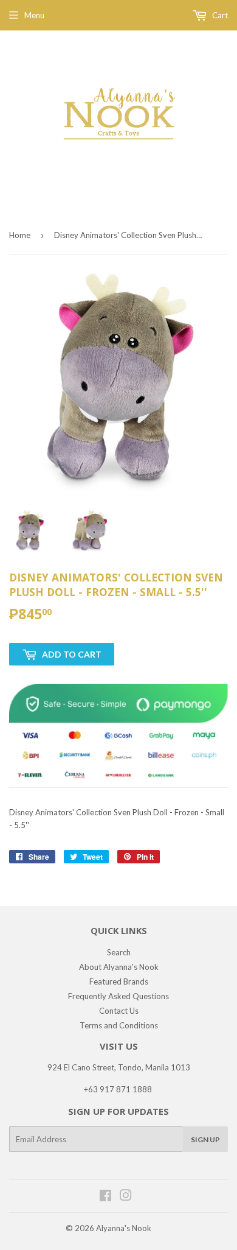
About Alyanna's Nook (119, 967)
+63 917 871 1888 (118, 1089)
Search (119, 952)
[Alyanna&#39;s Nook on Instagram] (126, 1197)
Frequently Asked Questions (118, 996)
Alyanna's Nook (123, 1228)
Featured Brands (118, 981)
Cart (219, 15)
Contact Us (119, 1011)
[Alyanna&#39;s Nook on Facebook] (105, 1197)
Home (19, 235)
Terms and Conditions (119, 1025)
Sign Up (205, 1139)
